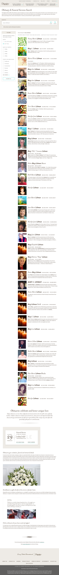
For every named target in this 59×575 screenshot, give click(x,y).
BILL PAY (43, 1)
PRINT (48, 1)
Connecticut (7, 65)
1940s (6, 53)
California (7, 61)
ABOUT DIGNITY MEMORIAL (25, 1)
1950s (6, 55)
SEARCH (4, 19)
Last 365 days (8, 41)
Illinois (6, 70)
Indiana (6, 72)
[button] (18, 4)
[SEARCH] (55, 22)
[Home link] (5, 4)
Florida (6, 68)
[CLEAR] (51, 22)
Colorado (7, 63)
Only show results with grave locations (11, 26)
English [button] (54, 1)
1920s (6, 49)
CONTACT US (36, 1)
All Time (7, 43)
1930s (6, 51)
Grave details (30, 61)
